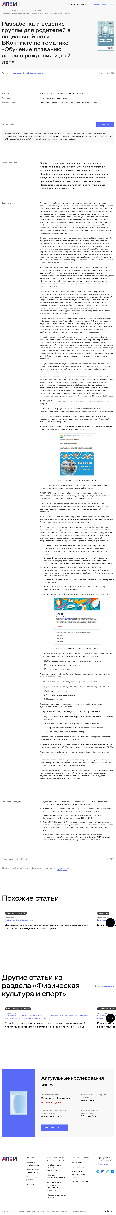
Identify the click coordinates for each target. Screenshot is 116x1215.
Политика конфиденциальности (31, 1211)
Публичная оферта (80, 1211)
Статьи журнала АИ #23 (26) (33, 11)
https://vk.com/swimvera (63, 377)
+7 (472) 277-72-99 (105, 1158)
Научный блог (78, 1167)
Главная (5, 11)
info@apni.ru (62, 870)
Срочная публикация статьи (56, 1176)
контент (97, 102)
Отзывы (30, 1184)
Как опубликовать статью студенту (55, 1159)
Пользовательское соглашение (58, 1211)
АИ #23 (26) (14, 11)
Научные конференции (32, 1164)
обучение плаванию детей (62, 102)
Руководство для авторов (32, 1171)
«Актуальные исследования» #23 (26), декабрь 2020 (64, 93)
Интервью (77, 1162)
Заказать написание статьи (56, 1196)
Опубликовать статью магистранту (54, 1167)
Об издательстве (80, 1181)
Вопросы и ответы (80, 1158)
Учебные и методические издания (78, 1174)
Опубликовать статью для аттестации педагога (54, 1186)
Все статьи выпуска (104, 986)
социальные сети (83, 102)
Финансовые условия (32, 1178)
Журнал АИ (31, 1158)
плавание (45, 102)
